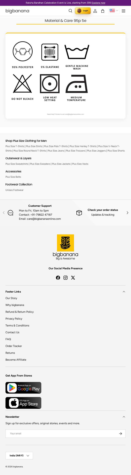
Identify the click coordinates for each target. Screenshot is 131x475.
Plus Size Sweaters (40, 163)
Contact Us (12, 332)
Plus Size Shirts (34, 146)
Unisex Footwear (14, 190)
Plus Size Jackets (61, 163)
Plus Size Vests (80, 163)
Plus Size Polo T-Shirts (56, 146)
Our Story (11, 298)
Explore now (98, 2)
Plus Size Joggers (96, 150)
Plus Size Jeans (56, 150)
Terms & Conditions (17, 325)
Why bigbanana (14, 305)
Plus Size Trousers (75, 150)
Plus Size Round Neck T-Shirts (29, 150)
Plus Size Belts (13, 176)
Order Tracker (13, 346)
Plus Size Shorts (116, 150)
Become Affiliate (15, 359)
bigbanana (18, 466)
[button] (102, 11)
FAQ (8, 339)
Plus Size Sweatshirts (16, 163)
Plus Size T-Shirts (14, 146)
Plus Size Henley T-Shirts (83, 146)
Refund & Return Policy (19, 311)
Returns (10, 352)
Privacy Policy (13, 318)
